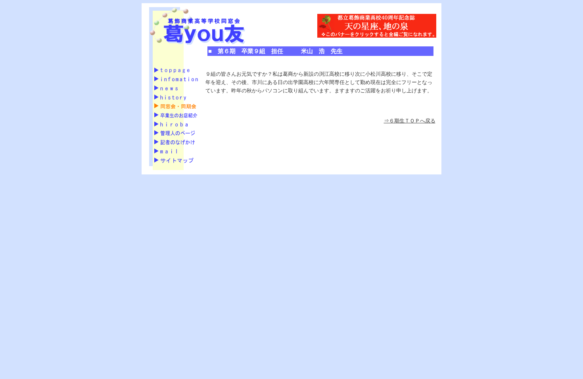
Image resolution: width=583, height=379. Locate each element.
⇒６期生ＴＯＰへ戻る (409, 121)
